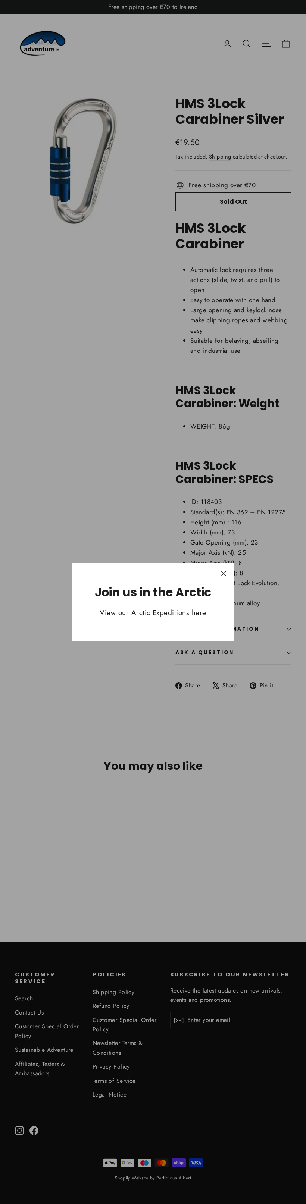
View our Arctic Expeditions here (153, 613)
